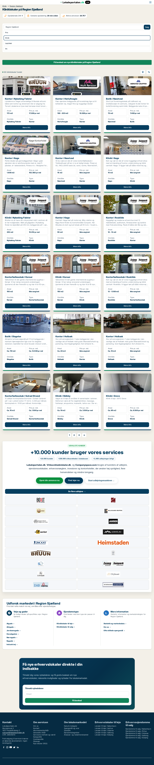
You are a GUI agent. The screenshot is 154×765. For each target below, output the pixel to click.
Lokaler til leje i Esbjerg (104, 735)
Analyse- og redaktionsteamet (76, 735)
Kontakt (36, 728)
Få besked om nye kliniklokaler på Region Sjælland (77, 62)
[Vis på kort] (142, 72)
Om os (106, 627)
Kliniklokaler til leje (65, 623)
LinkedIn (17, 747)
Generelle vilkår (39, 733)
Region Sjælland (16, 6)
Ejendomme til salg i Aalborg (137, 735)
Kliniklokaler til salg (65, 627)
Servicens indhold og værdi (44, 735)
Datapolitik (37, 737)
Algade (10, 623)
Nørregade (11, 637)
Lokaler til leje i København (105, 726)
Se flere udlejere (77, 491)
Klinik (4, 6)
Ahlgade (10, 627)
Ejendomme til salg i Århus (136, 731)
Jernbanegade (13, 630)
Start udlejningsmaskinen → (101, 480)
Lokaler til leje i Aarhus (104, 728)
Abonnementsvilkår (41, 730)
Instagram (7, 747)
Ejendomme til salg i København (138, 729)
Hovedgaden (12, 634)
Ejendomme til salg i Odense (137, 733)
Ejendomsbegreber (71, 733)
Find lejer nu (74, 480)
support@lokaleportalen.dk (13, 733)
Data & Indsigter (70, 726)
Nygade (10, 641)
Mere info (26, 127)
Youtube (10, 747)
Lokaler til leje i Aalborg (104, 733)
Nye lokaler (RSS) (40, 743)
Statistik (67, 730)
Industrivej (11, 644)
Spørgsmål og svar (71, 728)
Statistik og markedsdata (114, 623)
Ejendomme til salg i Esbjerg (137, 738)
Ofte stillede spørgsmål (113, 630)
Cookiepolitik (38, 739)
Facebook (3, 747)
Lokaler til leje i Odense (104, 730)
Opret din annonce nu (49, 480)
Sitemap (36, 741)
